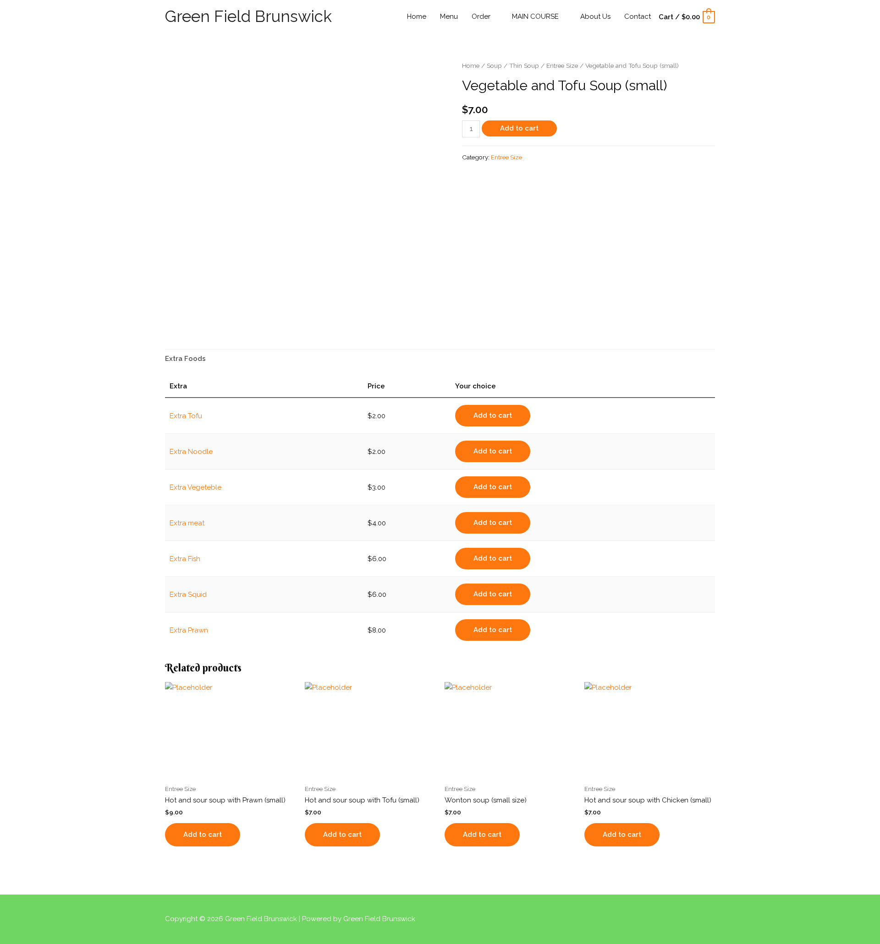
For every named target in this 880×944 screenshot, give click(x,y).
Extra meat (187, 523)
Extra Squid (188, 594)
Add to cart (519, 128)
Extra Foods (185, 359)
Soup (494, 65)
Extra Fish (185, 559)
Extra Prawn (189, 630)
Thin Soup (524, 65)
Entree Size (562, 65)
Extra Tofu (186, 416)
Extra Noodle (191, 451)
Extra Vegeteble (195, 487)
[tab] (185, 358)
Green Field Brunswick (248, 16)
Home (470, 65)
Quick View (230, 772)
